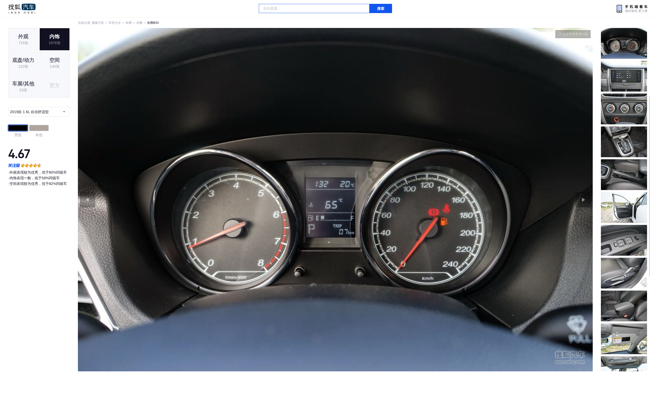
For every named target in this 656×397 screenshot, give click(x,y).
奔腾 (129, 23)
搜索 (380, 8)
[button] (206, 199)
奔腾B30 (153, 23)
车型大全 (115, 23)
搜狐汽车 (22, 9)
